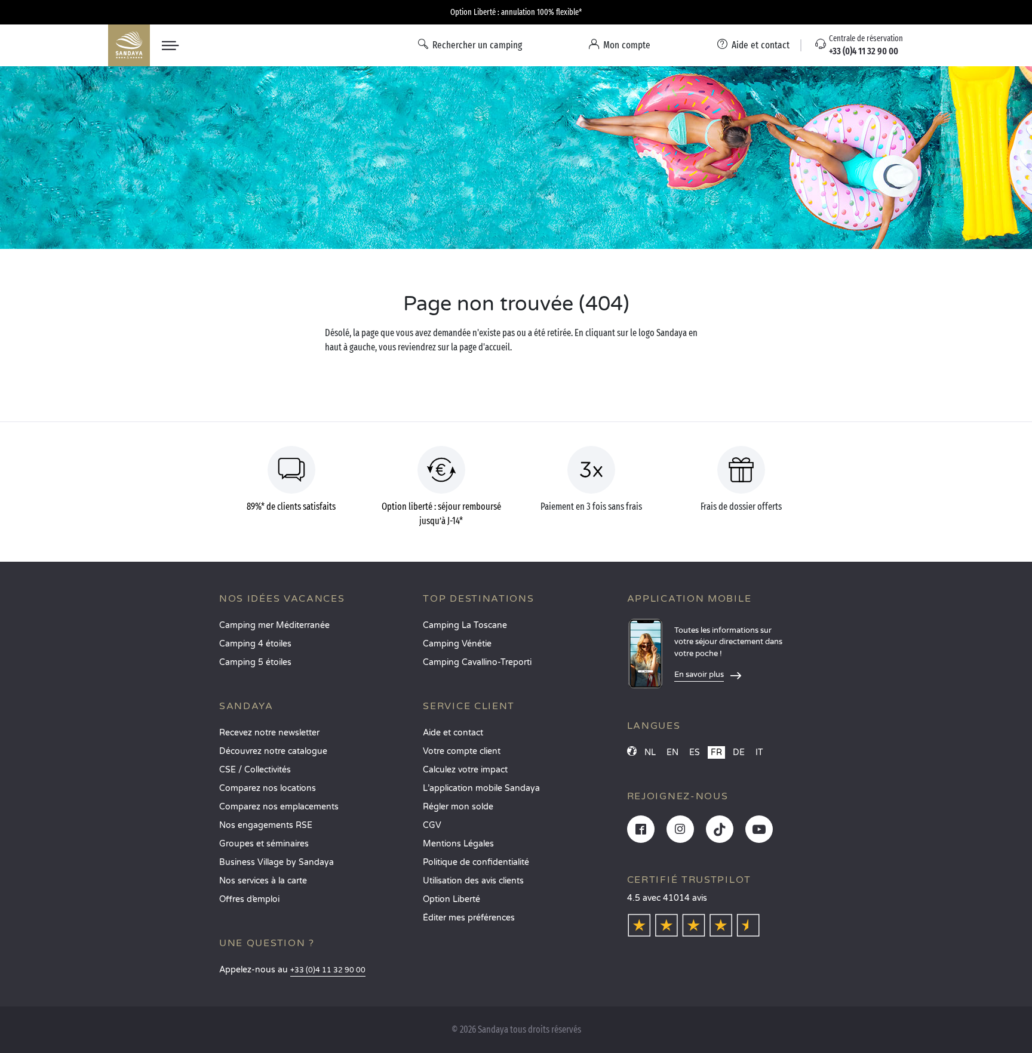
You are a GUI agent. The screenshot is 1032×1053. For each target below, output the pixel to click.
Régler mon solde (458, 807)
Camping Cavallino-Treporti (477, 662)
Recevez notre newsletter (269, 733)
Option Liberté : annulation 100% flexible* (516, 12)
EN (672, 752)
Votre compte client (461, 751)
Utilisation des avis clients (473, 881)
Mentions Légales (458, 844)
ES (694, 752)
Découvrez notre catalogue (273, 751)
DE (739, 752)
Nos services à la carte (263, 881)
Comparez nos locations (267, 788)
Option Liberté (451, 899)
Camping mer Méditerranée (274, 625)
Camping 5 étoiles (255, 662)
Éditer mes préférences (469, 918)
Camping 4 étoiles (255, 644)
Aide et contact (453, 733)
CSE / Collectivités (255, 770)
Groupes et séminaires (264, 844)
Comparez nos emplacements (279, 807)
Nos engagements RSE (265, 825)
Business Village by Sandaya (276, 862)
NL (650, 752)
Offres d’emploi (249, 899)
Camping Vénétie (457, 644)
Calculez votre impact (465, 770)
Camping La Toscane (465, 625)
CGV (432, 825)
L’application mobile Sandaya (481, 788)
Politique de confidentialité (476, 862)
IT (759, 752)
